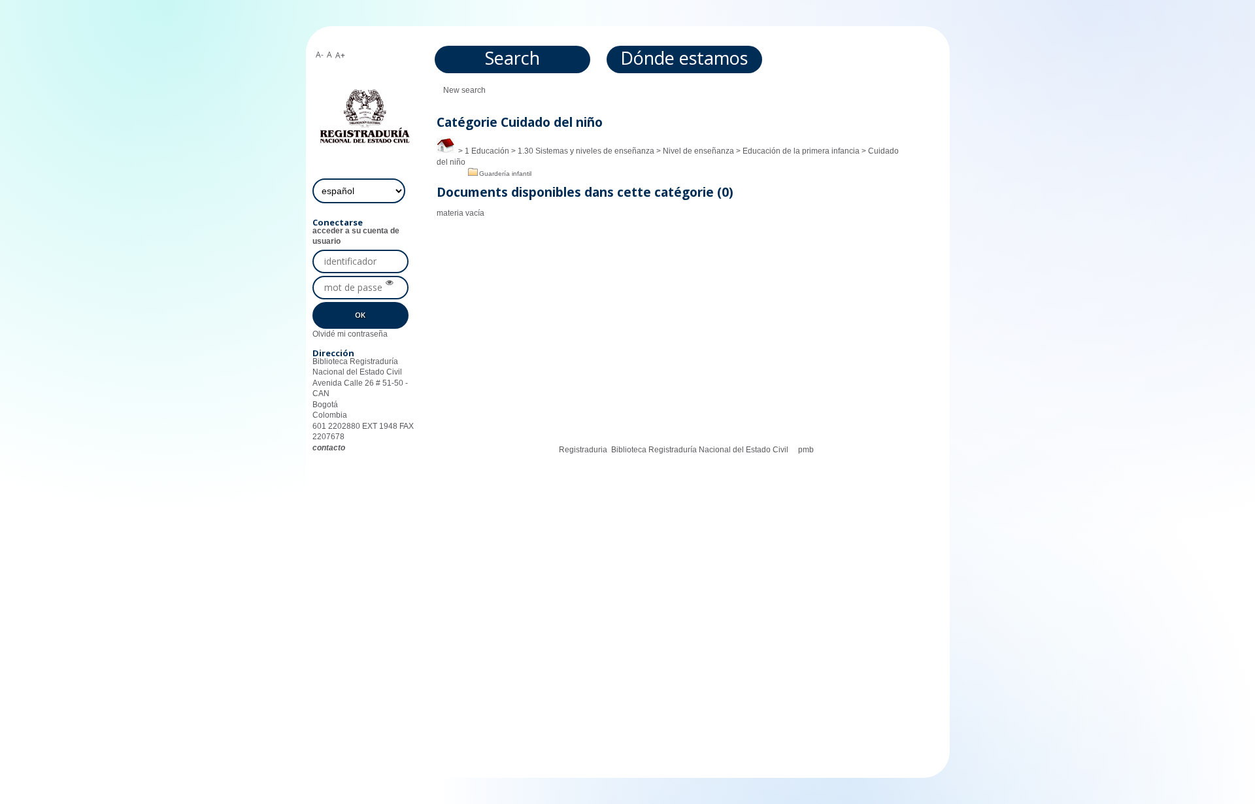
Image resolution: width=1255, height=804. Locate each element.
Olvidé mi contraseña (350, 334)
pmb (806, 449)
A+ (340, 55)
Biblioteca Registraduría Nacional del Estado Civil (699, 449)
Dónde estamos (684, 58)
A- (320, 54)
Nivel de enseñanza (698, 151)
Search (512, 58)
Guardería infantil (505, 173)
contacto (328, 447)
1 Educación (487, 151)
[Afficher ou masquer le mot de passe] (389, 283)
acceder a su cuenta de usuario (355, 236)
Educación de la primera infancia (801, 151)
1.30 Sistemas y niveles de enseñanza (586, 151)
